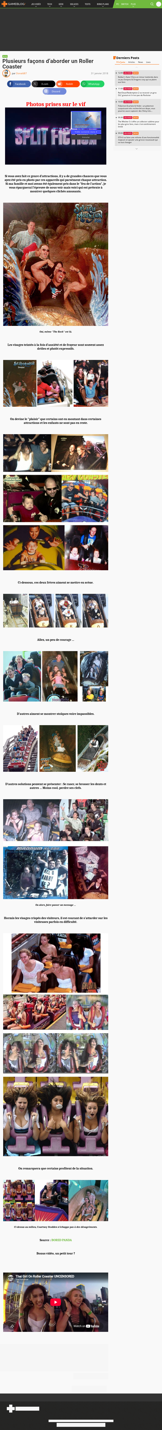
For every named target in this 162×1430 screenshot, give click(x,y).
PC (117, 4)
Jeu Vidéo (36, 4)
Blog (5, 56)
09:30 (138, 122)
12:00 (138, 77)
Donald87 (21, 73)
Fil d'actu (120, 62)
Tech (49, 4)
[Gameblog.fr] (12, 4)
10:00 (136, 107)
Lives (148, 62)
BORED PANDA (61, 1240)
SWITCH (124, 4)
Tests (87, 4)
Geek (61, 4)
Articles (131, 62)
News (140, 62)
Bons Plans (103, 4)
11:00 (137, 92)
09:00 (138, 138)
